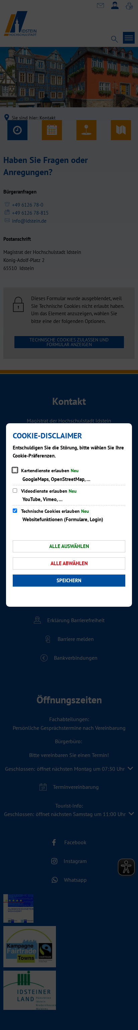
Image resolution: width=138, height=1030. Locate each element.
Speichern (69, 580)
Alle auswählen (69, 546)
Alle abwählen (69, 563)
